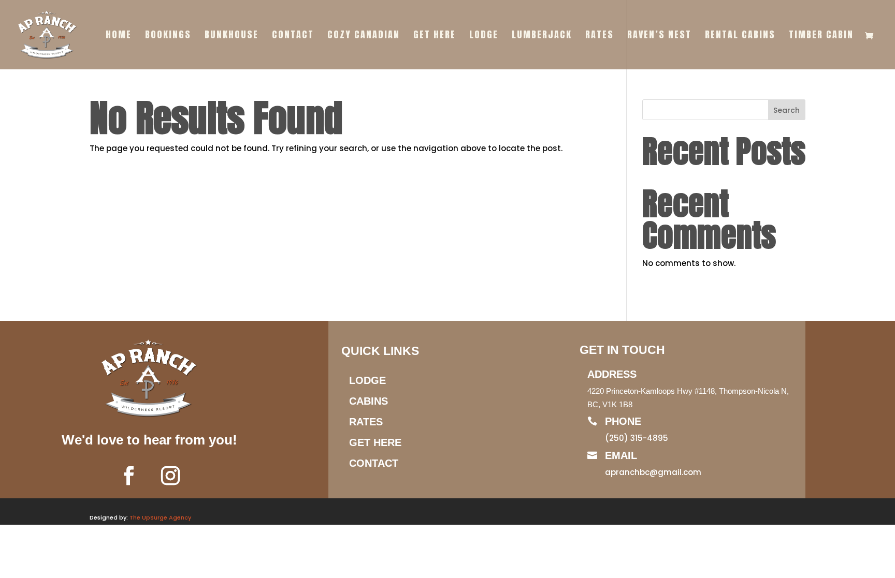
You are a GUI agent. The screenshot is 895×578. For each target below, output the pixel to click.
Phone (623, 421)
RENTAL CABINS (740, 36)
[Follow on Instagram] (170, 475)
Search (786, 110)
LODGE (483, 36)
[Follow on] (201, 475)
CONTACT (293, 36)
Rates (366, 421)
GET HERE (434, 36)
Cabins (368, 401)
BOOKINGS (168, 36)
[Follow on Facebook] (129, 475)
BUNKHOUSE (231, 36)
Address (612, 374)
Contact (373, 463)
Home (119, 36)
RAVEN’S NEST (659, 36)
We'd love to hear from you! (149, 440)
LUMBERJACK (542, 36)
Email (621, 455)
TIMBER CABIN (821, 36)
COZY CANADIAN (363, 36)
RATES (599, 36)
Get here (375, 442)
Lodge (367, 380)
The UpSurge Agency (160, 517)
